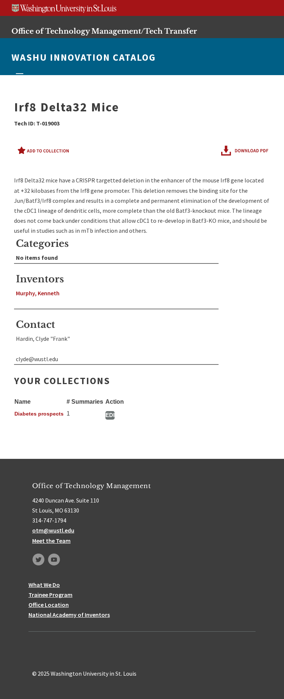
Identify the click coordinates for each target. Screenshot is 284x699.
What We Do (44, 584)
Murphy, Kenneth (38, 293)
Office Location (48, 604)
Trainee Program (50, 594)
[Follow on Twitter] (38, 559)
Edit (110, 415)
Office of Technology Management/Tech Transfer (104, 31)
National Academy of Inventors (69, 614)
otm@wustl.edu (53, 530)
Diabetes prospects (39, 414)
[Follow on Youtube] (54, 559)
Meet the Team (51, 540)
